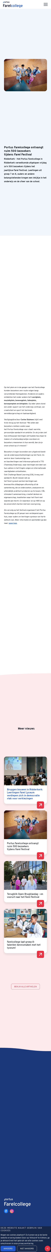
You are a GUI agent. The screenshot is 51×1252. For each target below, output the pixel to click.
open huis (13, 523)
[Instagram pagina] (12, 1211)
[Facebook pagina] (6, 1211)
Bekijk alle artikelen (25, 987)
